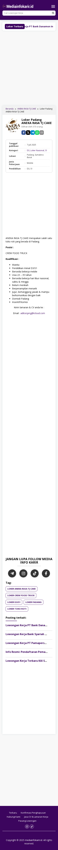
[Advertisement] (29, 68)
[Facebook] (46, 573)
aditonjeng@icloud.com (32, 313)
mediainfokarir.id (33, 840)
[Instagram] (23, 573)
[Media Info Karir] (18, 6)
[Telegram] (32, 132)
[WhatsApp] (37, 132)
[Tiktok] (32, 826)
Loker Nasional (37, 150)
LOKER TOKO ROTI (16, 608)
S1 (46, 150)
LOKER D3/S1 (13, 602)
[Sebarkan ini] (23, 132)
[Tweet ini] (28, 132)
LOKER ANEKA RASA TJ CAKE (21, 588)
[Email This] (41, 132)
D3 (28, 150)
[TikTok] (35, 573)
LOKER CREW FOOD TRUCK (20, 595)
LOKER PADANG (33, 602)
